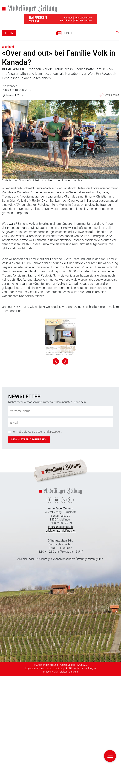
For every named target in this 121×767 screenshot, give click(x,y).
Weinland (8, 46)
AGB (68, 759)
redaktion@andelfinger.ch (60, 621)
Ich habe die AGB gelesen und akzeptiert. (37, 522)
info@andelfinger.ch (60, 618)
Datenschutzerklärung (52, 759)
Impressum (31, 759)
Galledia (73, 762)
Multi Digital (60, 762)
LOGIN (9, 33)
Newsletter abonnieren (29, 530)
